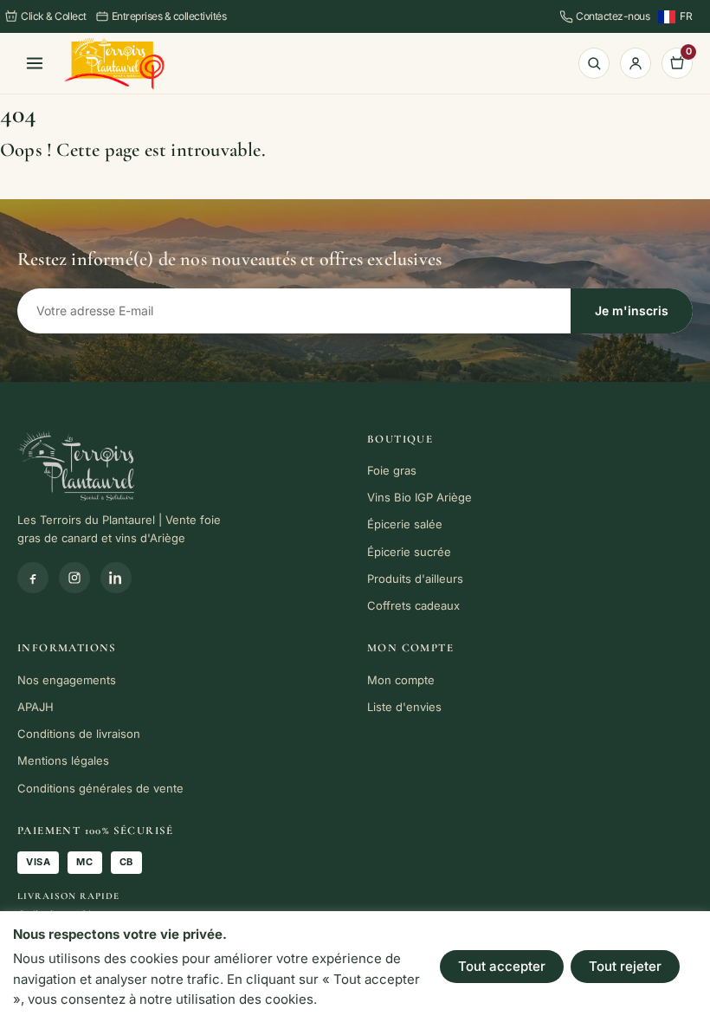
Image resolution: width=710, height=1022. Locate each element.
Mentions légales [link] (63, 760)
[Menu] (34, 63)
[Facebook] (32, 577)
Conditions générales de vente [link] (100, 788)
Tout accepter (501, 966)
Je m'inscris (631, 310)
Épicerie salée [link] (404, 524)
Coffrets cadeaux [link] (413, 605)
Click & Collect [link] (54, 16)
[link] (114, 64)
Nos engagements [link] (66, 680)
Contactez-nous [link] (612, 16)
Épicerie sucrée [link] (409, 552)
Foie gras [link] (391, 470)
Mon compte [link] (401, 680)
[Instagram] (74, 577)
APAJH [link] (35, 707)
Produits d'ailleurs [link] (415, 578)
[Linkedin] (116, 577)
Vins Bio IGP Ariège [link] (419, 497)
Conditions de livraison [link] (78, 734)
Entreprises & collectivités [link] (169, 16)
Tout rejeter (625, 966)
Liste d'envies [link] (404, 707)
